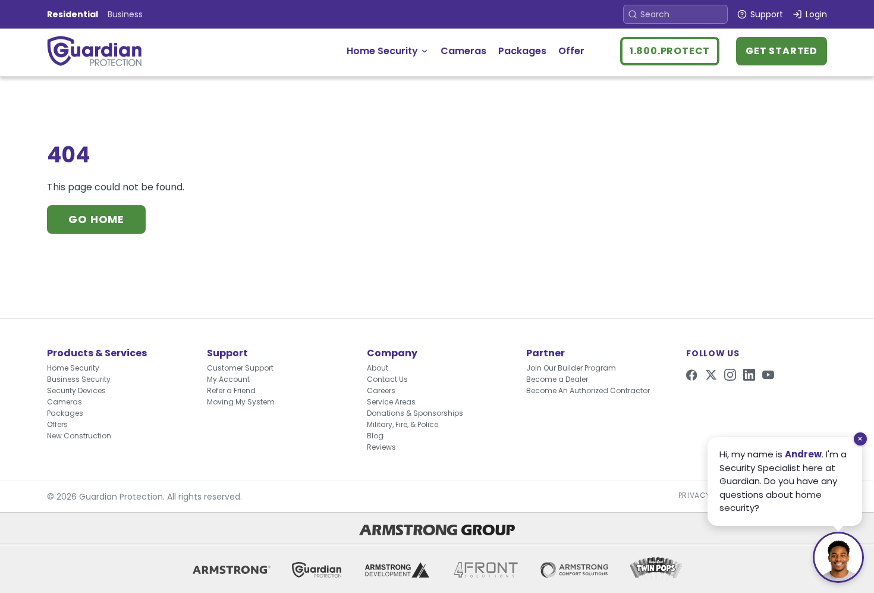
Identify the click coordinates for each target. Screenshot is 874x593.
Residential (72, 14)
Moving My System (241, 402)
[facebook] (692, 375)
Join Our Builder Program (571, 368)
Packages (522, 51)
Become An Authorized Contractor (588, 390)
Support (766, 14)
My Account (228, 379)
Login (816, 14)
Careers (381, 390)
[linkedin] (749, 375)
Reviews (381, 447)
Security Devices (76, 390)
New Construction (79, 436)
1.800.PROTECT (670, 51)
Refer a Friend (231, 390)
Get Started (782, 51)
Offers (57, 424)
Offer (571, 51)
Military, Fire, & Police (402, 424)
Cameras (463, 51)
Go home (96, 219)
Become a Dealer (557, 379)
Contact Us (387, 379)
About (377, 368)
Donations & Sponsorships (415, 413)
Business (125, 14)
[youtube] (768, 375)
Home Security (382, 51)
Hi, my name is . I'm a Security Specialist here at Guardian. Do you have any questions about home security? (783, 481)
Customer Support (240, 368)
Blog (375, 436)
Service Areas (391, 402)
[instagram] (730, 375)
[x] (711, 375)
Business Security (79, 379)
